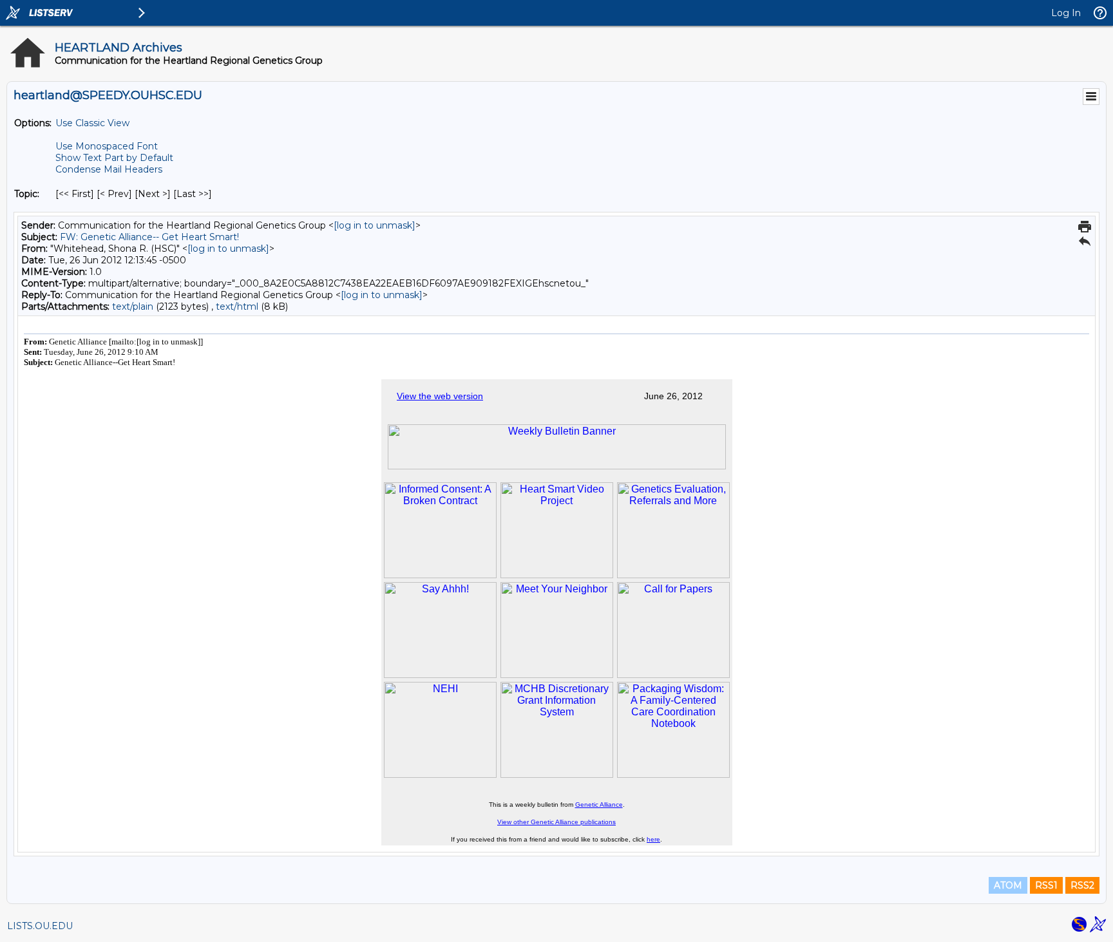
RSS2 (1082, 885)
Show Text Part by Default (114, 158)
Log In (1066, 13)
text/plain (132, 306)
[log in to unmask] (374, 225)
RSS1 (1046, 885)
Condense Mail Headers (108, 169)
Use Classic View (92, 123)
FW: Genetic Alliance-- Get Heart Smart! (149, 237)
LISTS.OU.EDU (40, 926)
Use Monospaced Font (106, 146)
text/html (237, 306)
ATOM (1008, 885)
